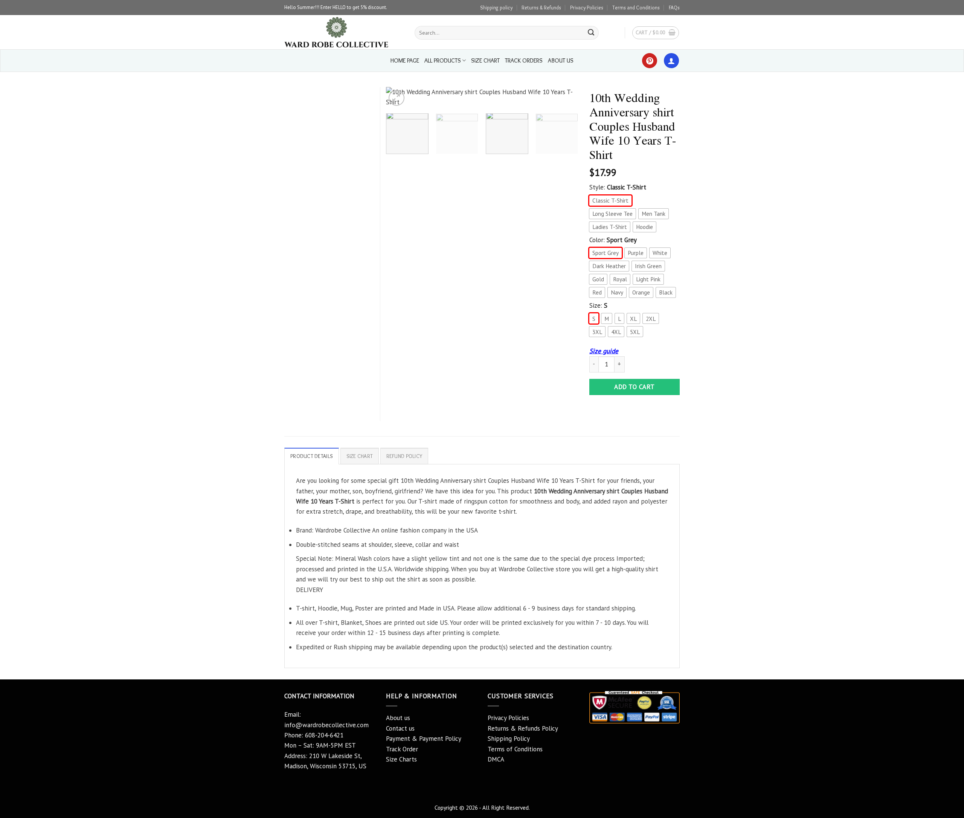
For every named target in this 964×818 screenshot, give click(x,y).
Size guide (603, 351)
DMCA (496, 759)
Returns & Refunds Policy (523, 728)
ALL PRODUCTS (442, 60)
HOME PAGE (404, 60)
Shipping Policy (509, 738)
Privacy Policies (586, 8)
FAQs (674, 8)
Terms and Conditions (636, 8)
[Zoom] (396, 98)
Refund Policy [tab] (404, 456)
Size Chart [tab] (359, 456)
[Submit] (591, 33)
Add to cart (634, 387)
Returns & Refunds (541, 8)
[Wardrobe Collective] (343, 32)
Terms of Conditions (515, 749)
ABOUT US (561, 60)
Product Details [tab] (311, 456)
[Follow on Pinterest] (649, 60)
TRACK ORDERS (524, 60)
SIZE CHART (485, 60)
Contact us (400, 728)
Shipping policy (496, 8)
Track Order (402, 749)
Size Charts (401, 759)
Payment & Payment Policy (423, 738)
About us (398, 718)
